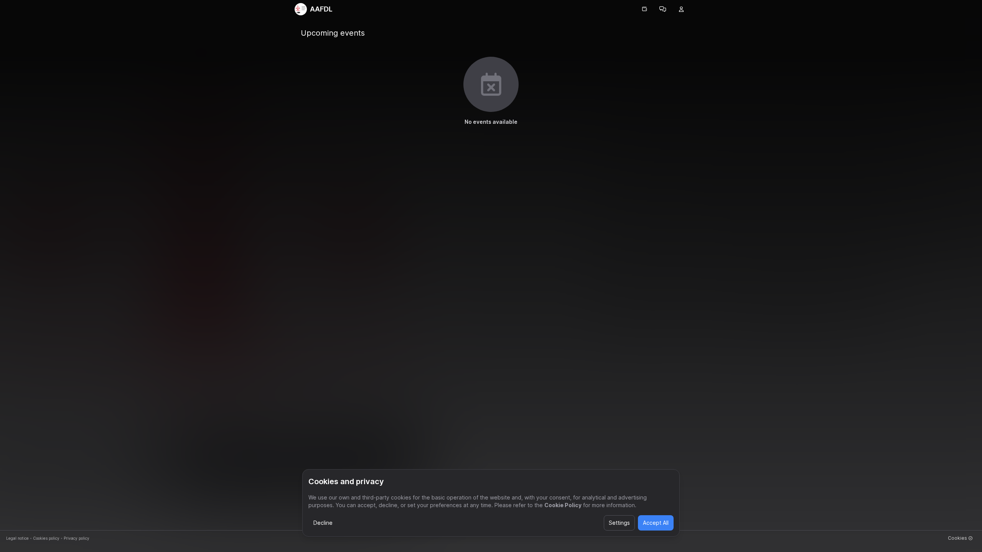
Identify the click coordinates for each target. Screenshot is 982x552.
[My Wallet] (644, 9)
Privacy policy (76, 538)
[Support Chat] (663, 9)
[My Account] (681, 9)
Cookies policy (46, 538)
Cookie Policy (563, 505)
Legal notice (17, 538)
